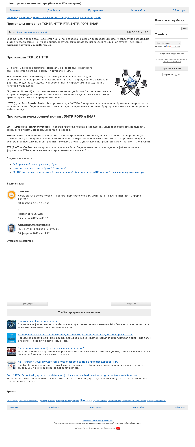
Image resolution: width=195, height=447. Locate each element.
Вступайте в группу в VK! (172, 53)
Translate (175, 46)
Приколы (96, 401)
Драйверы (43, 401)
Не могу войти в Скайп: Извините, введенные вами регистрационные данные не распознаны (75, 334)
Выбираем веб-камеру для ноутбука (35, 164)
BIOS (131, 401)
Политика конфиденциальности (37, 321)
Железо (51, 400)
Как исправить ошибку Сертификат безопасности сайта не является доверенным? (68, 361)
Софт (118, 400)
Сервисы (112, 400)
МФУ (77, 401)
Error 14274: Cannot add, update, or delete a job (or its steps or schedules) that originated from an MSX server (72, 375)
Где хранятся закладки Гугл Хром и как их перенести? (51, 348)
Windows (161, 400)
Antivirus (125, 401)
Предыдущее (27, 304)
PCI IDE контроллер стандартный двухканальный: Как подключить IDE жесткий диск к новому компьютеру (78, 172)
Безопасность (12, 401)
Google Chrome (139, 401)
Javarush (150, 401)
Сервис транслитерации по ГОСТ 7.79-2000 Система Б (171, 60)
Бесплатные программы (28, 401)
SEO (155, 401)
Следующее (131, 304)
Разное (103, 400)
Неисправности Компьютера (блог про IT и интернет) (45, 3)
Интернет (71, 401)
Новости (86, 400)
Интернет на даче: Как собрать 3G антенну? (39, 168)
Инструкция (61, 400)
